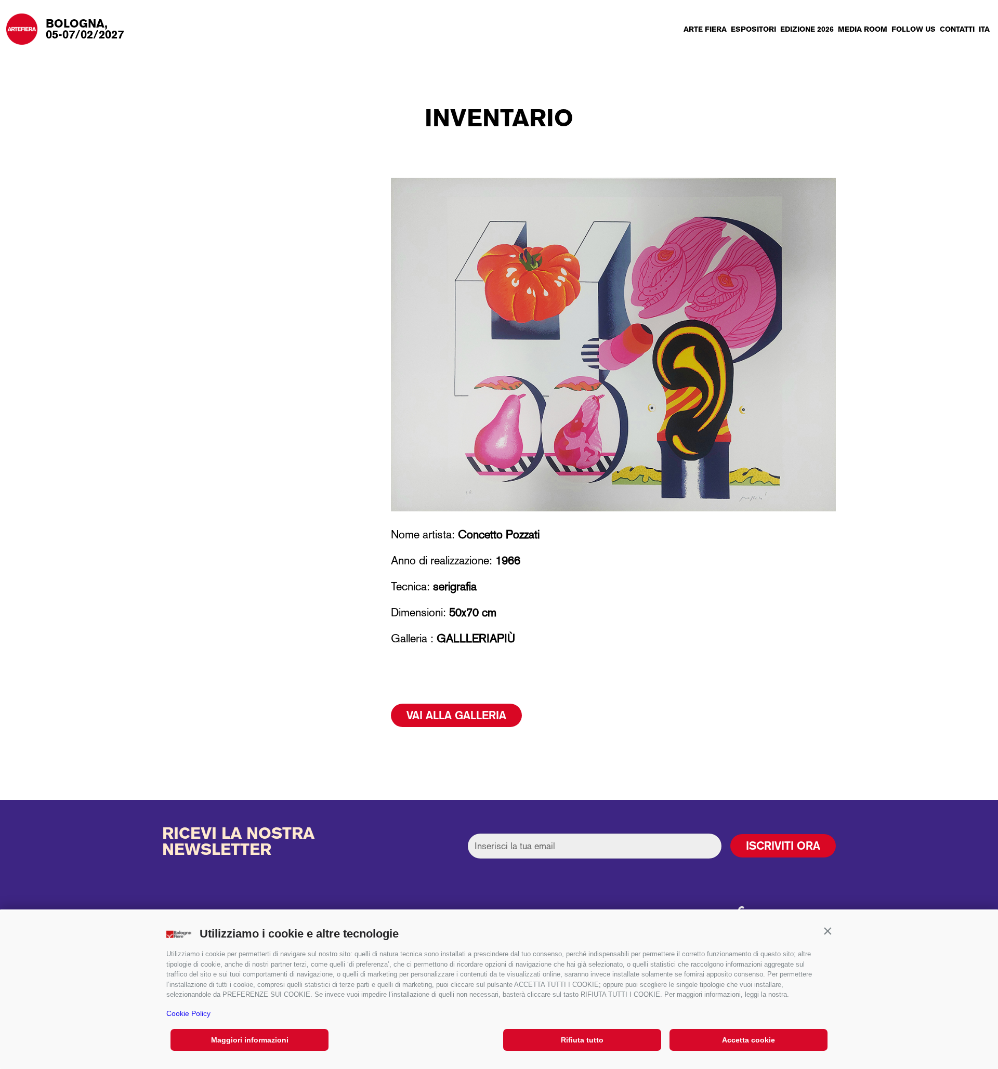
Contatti (957, 29)
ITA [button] (984, 29)
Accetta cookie (748, 1040)
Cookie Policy (188, 1013)
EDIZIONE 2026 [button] (807, 29)
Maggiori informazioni (249, 1040)
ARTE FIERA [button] (705, 29)
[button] (827, 931)
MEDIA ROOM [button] (862, 29)
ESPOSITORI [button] (753, 29)
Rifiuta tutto (582, 1040)
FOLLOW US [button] (913, 29)
